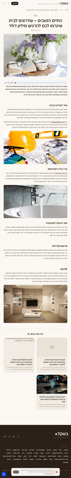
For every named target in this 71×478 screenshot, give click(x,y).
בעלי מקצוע (16, 450)
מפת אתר (60, 470)
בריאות (9, 450)
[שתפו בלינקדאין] (14, 436)
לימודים (8, 453)
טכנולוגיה (29, 453)
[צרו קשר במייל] (5, 436)
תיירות (9, 459)
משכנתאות (42, 456)
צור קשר (15, 3)
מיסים (59, 456)
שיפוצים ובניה (17, 459)
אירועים (49, 450)
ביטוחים (31, 450)
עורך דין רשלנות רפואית (61, 459)
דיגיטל (66, 453)
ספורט (19, 456)
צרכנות (25, 459)
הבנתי (16, 472)
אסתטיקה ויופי (40, 450)
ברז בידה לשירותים (61, 173)
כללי (61, 10)
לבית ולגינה (16, 453)
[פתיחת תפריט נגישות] (3, 474)
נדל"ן (29, 456)
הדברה (48, 453)
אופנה (55, 450)
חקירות (36, 453)
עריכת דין (38, 459)
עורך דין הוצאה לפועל (9, 456)
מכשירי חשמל (52, 456)
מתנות (35, 456)
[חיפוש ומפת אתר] (8, 3)
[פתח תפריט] (4, 3)
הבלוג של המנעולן (57, 453)
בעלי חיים (24, 450)
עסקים (45, 459)
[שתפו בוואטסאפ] (9, 436)
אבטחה (66, 450)
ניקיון (25, 456)
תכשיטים (65, 462)
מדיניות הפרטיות (50, 473)
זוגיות (42, 453)
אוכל (60, 450)
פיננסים (31, 459)
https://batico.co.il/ (58, 122)
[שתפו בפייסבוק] (18, 436)
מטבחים (65, 456)
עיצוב (50, 459)
